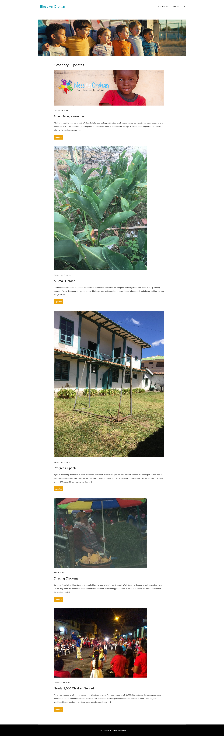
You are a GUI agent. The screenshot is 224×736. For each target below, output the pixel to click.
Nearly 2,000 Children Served (74, 688)
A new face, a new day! (70, 116)
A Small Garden (64, 281)
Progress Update (65, 468)
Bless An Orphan (52, 6)
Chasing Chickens (66, 578)
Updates (58, 137)
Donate (161, 6)
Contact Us (178, 6)
